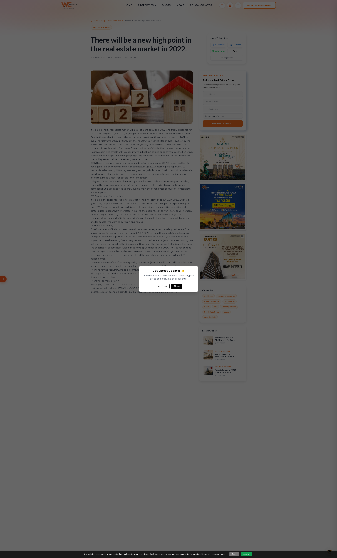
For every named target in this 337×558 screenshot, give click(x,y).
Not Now (162, 286)
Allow (177, 286)
